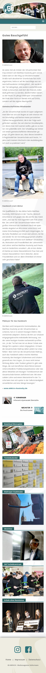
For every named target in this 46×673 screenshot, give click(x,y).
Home (8, 659)
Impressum (20, 659)
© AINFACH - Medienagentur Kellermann (23, 665)
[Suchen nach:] (23, 27)
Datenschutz (34, 659)
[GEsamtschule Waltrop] (23, 17)
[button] (42, 21)
